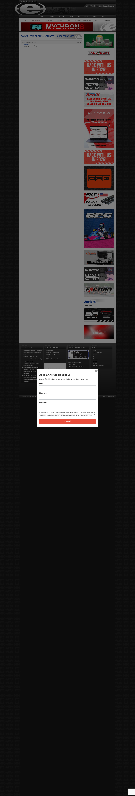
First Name (43, 393)
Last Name (43, 403)
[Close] (96, 371)
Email (41, 383)
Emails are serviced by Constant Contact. (82, 415)
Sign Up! (67, 421)
